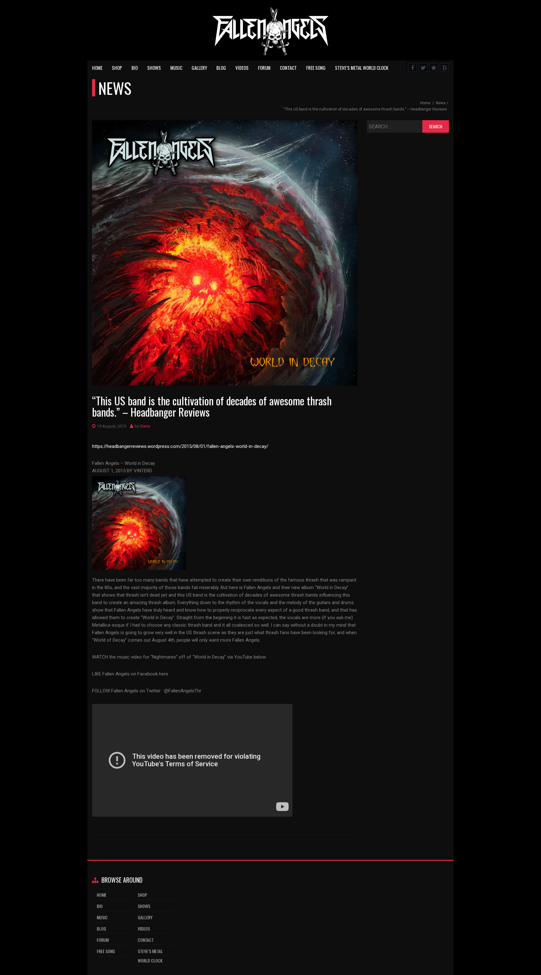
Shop (117, 67)
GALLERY (199, 67)
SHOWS (154, 67)
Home (97, 67)
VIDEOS (242, 67)
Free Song (316, 67)
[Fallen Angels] (270, 32)
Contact (288, 67)
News (441, 103)
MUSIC (176, 67)
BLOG (221, 67)
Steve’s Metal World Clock (361, 67)
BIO (134, 67)
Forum (264, 67)
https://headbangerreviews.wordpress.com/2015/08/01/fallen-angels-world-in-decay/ (180, 446)
